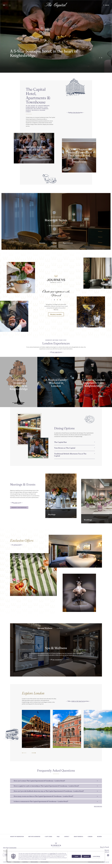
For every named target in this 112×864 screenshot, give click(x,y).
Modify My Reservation (17, 836)
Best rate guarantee (34, 836)
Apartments (68, 243)
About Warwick (78, 836)
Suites (53, 243)
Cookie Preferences (7, 861)
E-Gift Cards (48, 836)
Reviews (99, 836)
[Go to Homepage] (56, 5)
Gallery (60, 628)
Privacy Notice (17, 861)
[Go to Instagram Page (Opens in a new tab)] (108, 855)
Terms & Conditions (44, 861)
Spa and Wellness (44, 628)
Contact (66, 836)
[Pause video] (101, 57)
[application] (56, 855)
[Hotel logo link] (56, 845)
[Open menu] (4, 5)
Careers (90, 836)
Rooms (42, 243)
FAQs (58, 836)
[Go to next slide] (33, 753)
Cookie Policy (25, 861)
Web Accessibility (34, 861)
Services (71, 628)
